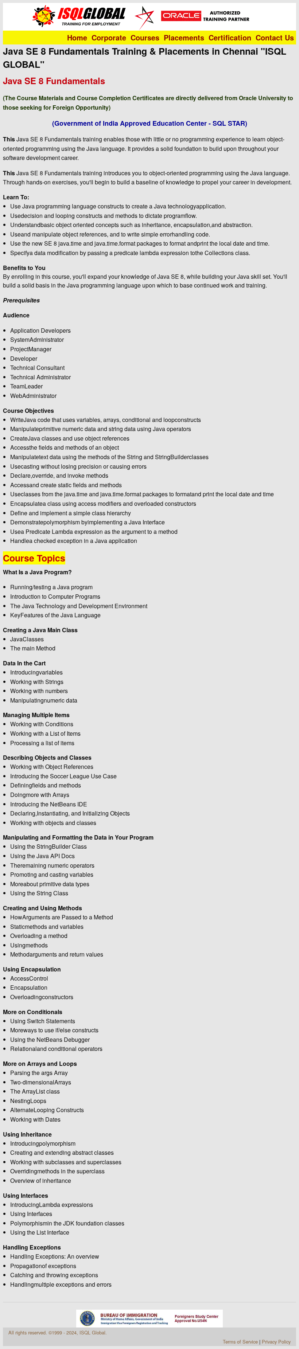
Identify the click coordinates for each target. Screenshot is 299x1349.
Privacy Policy (276, 1341)
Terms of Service (240, 1341)
